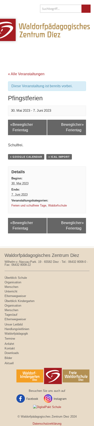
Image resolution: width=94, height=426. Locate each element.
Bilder (8, 358)
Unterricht (11, 291)
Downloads (12, 353)
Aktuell (9, 363)
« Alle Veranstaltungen (26, 74)
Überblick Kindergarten (19, 301)
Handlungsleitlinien (17, 329)
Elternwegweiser (15, 296)
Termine (10, 338)
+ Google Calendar (26, 156)
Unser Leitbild (14, 324)
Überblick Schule (16, 277)
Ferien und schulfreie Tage (28, 205)
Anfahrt (9, 344)
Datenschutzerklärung (47, 423)
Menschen (11, 287)
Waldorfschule (57, 205)
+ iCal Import (59, 156)
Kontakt (10, 348)
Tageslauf (11, 314)
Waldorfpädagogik (16, 333)
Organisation (13, 282)
